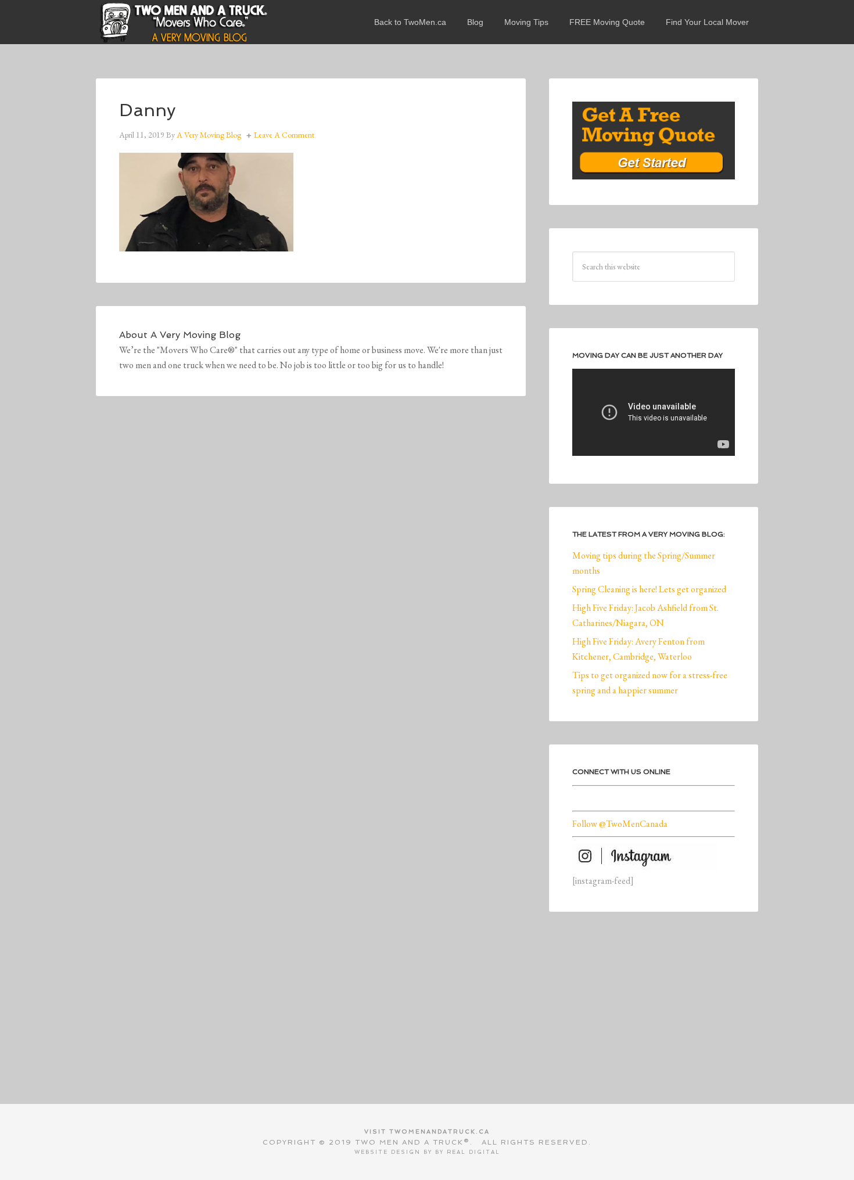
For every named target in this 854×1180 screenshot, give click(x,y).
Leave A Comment (284, 134)
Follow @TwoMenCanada (620, 824)
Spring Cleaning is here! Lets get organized (649, 589)
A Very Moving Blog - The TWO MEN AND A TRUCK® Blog (183, 22)
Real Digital (473, 1152)
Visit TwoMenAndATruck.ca (427, 1131)
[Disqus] (311, 579)
